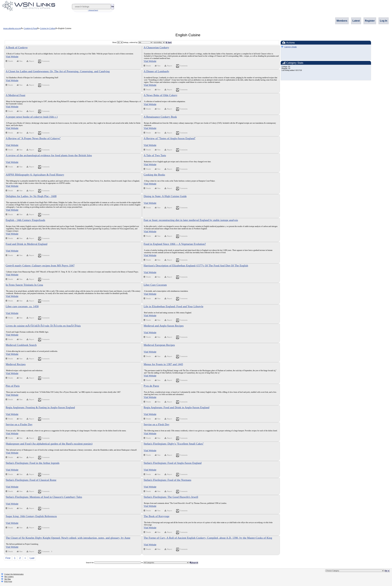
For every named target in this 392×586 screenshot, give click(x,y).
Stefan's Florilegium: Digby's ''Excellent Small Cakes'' (174, 443)
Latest (356, 20)
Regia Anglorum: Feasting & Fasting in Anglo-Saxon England (40, 407)
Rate (21, 61)
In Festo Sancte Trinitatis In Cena (24, 284)
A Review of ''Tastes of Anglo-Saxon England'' (170, 138)
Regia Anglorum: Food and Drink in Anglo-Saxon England (176, 407)
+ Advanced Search (93, 10)
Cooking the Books (154, 174)
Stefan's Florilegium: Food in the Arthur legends (32, 462)
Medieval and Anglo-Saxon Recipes (164, 325)
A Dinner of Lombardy (156, 71)
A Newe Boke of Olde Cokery (160, 95)
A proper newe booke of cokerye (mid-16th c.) (32, 116)
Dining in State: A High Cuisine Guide (165, 196)
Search (195, 563)
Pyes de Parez (151, 385)
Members (342, 20)
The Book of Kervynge (156, 516)
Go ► (387, 571)
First (8, 558)
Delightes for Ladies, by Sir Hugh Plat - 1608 (31, 196)
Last (32, 558)
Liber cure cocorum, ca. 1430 (22, 306)
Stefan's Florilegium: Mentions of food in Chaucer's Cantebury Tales (44, 496)
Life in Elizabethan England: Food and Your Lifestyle (173, 306)
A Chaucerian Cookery (156, 47)
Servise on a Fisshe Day (19, 424)
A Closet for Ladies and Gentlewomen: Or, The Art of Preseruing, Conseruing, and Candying (58, 71)
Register (370, 20)
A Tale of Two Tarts (155, 155)
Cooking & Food (30, 28)
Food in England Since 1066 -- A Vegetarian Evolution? (175, 243)
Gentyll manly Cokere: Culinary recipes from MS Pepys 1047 (40, 265)
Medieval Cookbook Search (21, 344)
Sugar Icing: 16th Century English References (31, 516)
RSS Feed (8, 581)
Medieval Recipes (16, 364)
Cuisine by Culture (47, 28)
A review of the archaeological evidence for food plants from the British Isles (49, 155)
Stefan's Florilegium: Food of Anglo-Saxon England (173, 462)
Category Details (290, 47)
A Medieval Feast (15, 95)
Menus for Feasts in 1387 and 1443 (163, 364)
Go (112, 7)
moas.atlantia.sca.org (12, 28)
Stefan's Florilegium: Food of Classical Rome (31, 479)
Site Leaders (9, 577)
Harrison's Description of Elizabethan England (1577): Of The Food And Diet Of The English (196, 265)
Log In (383, 20)
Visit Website (12, 56)
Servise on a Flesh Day (156, 424)
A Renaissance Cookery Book (160, 116)
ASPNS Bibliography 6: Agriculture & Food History (35, 174)
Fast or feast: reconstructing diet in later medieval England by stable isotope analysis (191, 220)
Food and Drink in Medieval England (26, 243)
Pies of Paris (13, 385)
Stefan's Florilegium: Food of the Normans (167, 479)
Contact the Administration (14, 574)
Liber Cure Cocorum (155, 284)
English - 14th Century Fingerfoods (25, 220)
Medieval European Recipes (159, 344)
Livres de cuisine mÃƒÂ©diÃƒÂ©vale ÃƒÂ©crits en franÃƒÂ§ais (43, 325)
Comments (45, 61)
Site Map (7, 579)
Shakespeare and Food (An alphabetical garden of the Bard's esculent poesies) (49, 443)
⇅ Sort (168, 42)
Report (31, 61)
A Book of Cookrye (17, 47)
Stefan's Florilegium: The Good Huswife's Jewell (171, 496)
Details (10, 61)
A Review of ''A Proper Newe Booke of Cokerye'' (33, 138)
